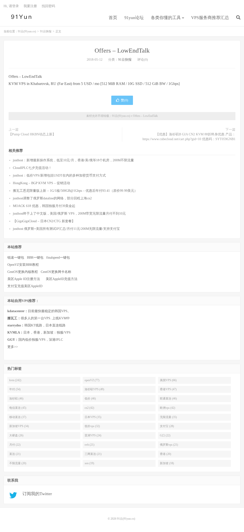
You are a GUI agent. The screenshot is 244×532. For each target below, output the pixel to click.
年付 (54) (14, 389)
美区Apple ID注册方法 (24, 279)
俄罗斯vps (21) (169, 444)
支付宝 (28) (167, 426)
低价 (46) (90, 398)
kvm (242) (15, 380)
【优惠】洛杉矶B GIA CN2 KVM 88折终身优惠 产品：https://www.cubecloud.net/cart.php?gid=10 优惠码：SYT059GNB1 (188, 137)
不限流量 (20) (17, 463)
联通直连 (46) (168, 398)
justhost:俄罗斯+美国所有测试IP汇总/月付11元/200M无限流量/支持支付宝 (66, 229)
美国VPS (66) (168, 380)
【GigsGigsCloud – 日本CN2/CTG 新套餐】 (44, 221)
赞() (124, 100)
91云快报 (45, 31)
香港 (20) (165, 454)
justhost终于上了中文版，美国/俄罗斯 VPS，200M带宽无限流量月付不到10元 (69, 213)
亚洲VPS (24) (93, 435)
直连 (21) (14, 454)
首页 (113, 17)
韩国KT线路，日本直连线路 (36, 325)
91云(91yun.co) (20, 17)
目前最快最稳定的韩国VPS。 (39, 311)
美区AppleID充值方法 (61, 279)
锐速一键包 (15, 257)
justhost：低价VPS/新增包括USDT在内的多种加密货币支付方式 (59, 175)
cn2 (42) (89, 407)
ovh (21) (89, 444)
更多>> (12, 347)
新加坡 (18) (167, 463)
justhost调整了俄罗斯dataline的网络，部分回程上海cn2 (52, 198)
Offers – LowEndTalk (122, 50)
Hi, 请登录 (11, 6)
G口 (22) (165, 435)
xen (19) (89, 463)
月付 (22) (14, 444)
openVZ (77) (92, 380)
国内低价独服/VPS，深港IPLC (35, 339)
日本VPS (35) (93, 417)
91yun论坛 (134, 17)
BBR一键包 (35, 257)
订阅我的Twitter (35, 493)
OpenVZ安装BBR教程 (23, 264)
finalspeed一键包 (58, 257)
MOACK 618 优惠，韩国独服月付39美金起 (44, 206)
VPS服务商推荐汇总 (210, 17)
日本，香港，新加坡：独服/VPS (39, 332)
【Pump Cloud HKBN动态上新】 (32, 134)
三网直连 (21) (93, 454)
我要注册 (30, 6)
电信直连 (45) (17, 407)
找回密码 (48, 6)
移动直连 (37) (17, 417)
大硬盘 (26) (16, 435)
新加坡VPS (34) (19, 426)
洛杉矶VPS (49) (94, 389)
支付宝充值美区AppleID (24, 286)
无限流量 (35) (168, 417)
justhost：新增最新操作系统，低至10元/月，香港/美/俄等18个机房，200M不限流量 (73, 160)
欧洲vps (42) (167, 407)
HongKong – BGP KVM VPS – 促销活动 (41, 183)
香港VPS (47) (168, 389)
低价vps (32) (92, 426)
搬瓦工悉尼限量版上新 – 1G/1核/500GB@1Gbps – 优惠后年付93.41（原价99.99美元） (75, 190)
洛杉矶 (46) (16, 398)
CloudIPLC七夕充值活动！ (32, 168)
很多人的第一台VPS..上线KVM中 (38, 318)
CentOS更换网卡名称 (56, 272)
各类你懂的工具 (166, 17)
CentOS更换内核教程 (22, 272)
